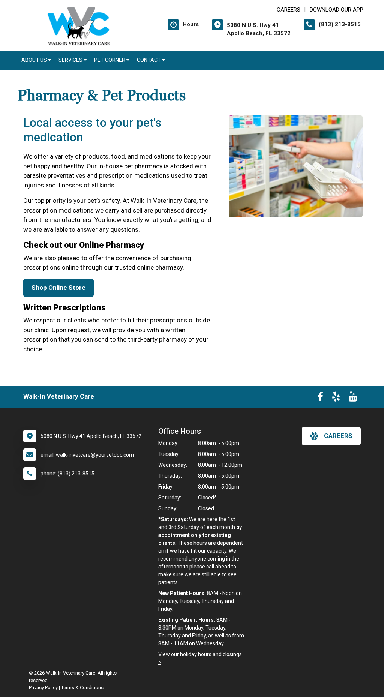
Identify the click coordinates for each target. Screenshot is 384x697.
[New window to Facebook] (320, 398)
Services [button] (71, 60)
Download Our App (336, 9)
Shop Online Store (59, 287)
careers (338, 435)
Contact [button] (149, 60)
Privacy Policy (43, 687)
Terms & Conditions (82, 687)
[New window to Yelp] (336, 398)
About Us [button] (34, 60)
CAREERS (288, 9)
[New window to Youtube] (353, 398)
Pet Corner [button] (110, 60)
